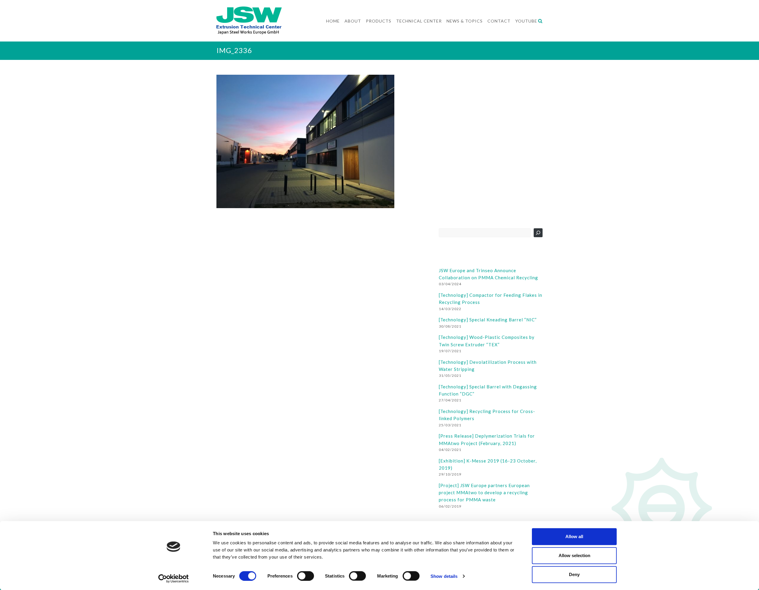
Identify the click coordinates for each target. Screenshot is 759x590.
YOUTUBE (526, 20)
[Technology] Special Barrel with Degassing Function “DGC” (488, 390)
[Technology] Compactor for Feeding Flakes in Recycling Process (490, 298)
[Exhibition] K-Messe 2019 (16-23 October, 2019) (488, 464)
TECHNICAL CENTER (419, 20)
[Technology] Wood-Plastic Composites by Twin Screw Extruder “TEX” (487, 340)
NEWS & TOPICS (465, 20)
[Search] (538, 232)
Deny (574, 574)
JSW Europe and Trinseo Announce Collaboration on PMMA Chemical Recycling (488, 274)
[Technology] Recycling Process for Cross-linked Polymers (487, 415)
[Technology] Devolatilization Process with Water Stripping (488, 365)
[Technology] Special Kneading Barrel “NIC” (488, 319)
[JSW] (249, 13)
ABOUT (353, 20)
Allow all (574, 536)
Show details (443, 575)
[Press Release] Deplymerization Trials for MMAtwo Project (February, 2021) (487, 439)
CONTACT (499, 20)
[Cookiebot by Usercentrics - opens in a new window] (174, 578)
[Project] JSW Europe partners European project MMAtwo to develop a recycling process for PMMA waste (484, 493)
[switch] (305, 576)
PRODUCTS (378, 20)
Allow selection (574, 555)
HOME (333, 20)
